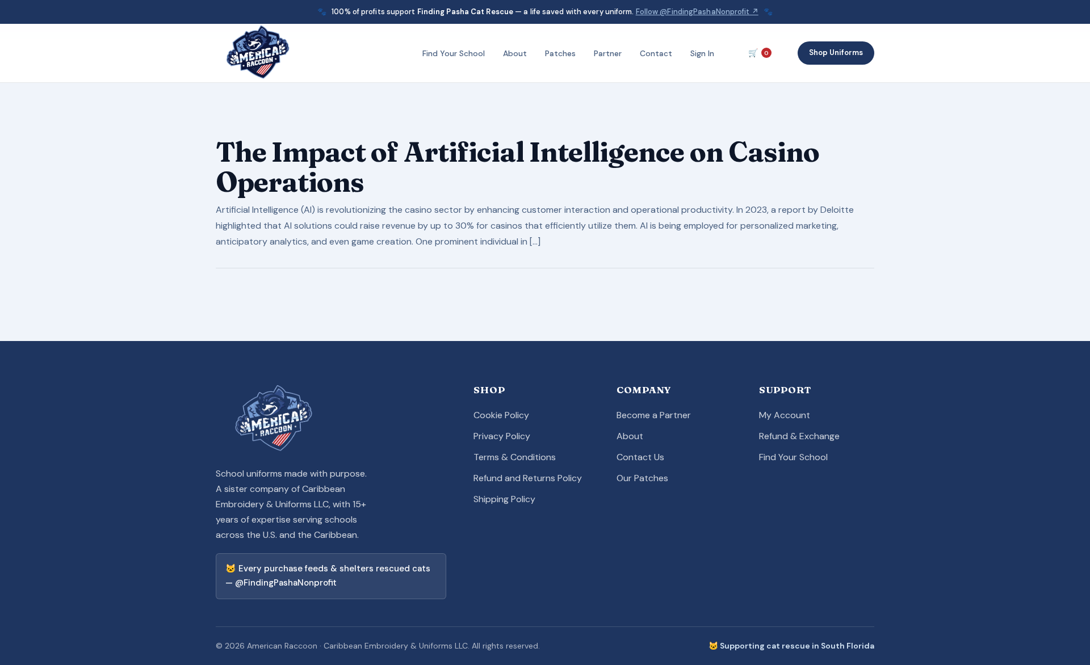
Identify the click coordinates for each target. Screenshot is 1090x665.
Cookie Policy (501, 415)
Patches (560, 53)
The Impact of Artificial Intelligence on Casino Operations (517, 167)
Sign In (702, 53)
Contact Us (640, 457)
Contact (656, 53)
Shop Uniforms (836, 53)
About (515, 53)
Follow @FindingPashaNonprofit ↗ (697, 11)
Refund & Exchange (799, 436)
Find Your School (453, 53)
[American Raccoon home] (259, 53)
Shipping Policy (504, 499)
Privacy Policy (501, 436)
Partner (608, 53)
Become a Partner (654, 415)
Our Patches (642, 478)
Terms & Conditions (514, 457)
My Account (784, 415)
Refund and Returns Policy (527, 478)
